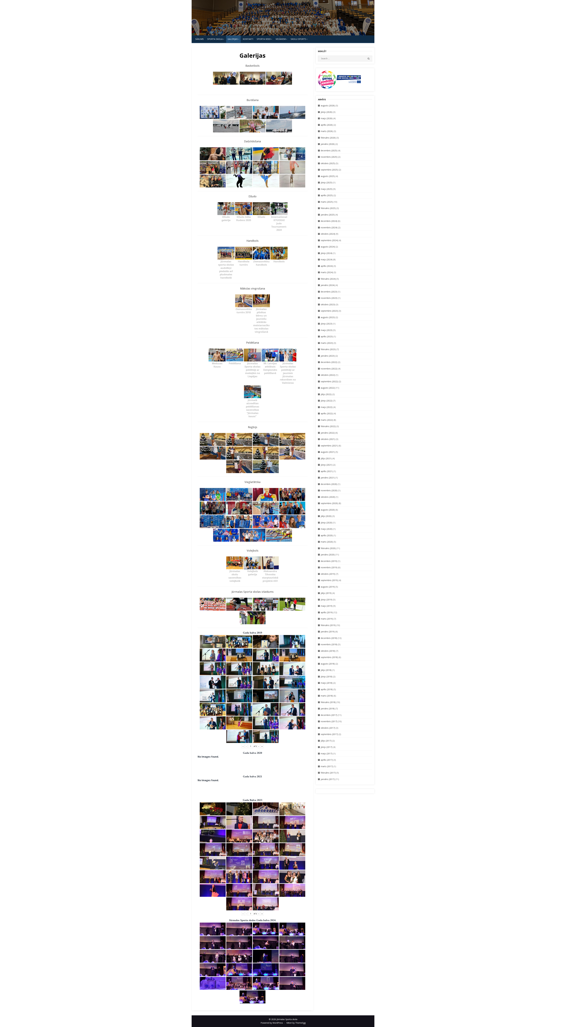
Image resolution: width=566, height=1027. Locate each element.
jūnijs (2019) (326, 599)
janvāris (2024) (328, 285)
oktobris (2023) (328, 304)
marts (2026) (327, 131)
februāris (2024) (328, 278)
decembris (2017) (329, 715)
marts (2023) (327, 343)
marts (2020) (327, 541)
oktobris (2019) (328, 573)
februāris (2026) (328, 137)
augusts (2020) (328, 509)
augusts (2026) (328, 105)
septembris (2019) (329, 580)
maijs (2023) (327, 330)
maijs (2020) (327, 529)
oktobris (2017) (328, 727)
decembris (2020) (329, 484)
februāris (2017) (328, 772)
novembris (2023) (329, 298)
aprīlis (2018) (327, 689)
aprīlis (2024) (327, 266)
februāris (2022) (328, 426)
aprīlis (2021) (327, 471)
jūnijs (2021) (326, 464)
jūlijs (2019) (326, 593)
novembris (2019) (329, 567)
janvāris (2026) (328, 144)
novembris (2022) (329, 368)
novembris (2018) (329, 644)
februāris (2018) (328, 702)
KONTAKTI (248, 39)
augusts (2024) (328, 246)
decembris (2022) (329, 362)
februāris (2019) (328, 625)
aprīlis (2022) (327, 413)
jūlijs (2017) (326, 740)
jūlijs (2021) (326, 458)
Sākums (199, 39)
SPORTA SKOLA (215, 39)
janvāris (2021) (328, 477)
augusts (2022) (328, 387)
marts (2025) (327, 201)
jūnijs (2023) (326, 323)
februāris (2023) (328, 349)
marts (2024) (327, 272)
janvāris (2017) (328, 779)
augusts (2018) (328, 663)
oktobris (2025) (328, 163)
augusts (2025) (328, 176)
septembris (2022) (329, 381)
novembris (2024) (329, 227)
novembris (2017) (329, 721)
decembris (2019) (329, 561)
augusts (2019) (328, 586)
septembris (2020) (329, 503)
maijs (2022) (327, 407)
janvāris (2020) (328, 554)
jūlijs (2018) (326, 670)
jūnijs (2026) (326, 112)
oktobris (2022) (328, 375)
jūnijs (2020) (326, 522)
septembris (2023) (329, 310)
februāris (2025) (328, 208)
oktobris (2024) (328, 233)
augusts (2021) (328, 452)
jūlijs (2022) (326, 394)
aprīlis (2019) (327, 612)
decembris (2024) (329, 221)
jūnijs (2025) (326, 182)
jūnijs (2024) (326, 253)
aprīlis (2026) (327, 124)
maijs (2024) (327, 259)
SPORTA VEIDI (264, 39)
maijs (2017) (327, 753)
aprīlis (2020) (327, 535)
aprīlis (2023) (327, 336)
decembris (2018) (329, 638)
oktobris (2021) (328, 439)
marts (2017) (327, 766)
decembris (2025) (329, 150)
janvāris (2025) (328, 214)
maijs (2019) (327, 605)
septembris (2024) (329, 240)
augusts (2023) (328, 317)
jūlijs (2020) (326, 516)
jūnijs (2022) (326, 400)
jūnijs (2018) (326, 676)
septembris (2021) (329, 445)
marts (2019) (327, 618)
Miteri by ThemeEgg (296, 1022)
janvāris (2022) (328, 432)
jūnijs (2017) (326, 747)
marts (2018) (327, 695)
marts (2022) (327, 420)
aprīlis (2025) (327, 195)
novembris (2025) (329, 156)
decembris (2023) (329, 291)
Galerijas (233, 39)
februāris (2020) (328, 548)
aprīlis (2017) (327, 759)
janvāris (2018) (328, 708)
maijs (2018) (327, 682)
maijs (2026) (327, 118)
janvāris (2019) (328, 631)
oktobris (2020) (328, 497)
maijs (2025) (327, 189)
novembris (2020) (329, 490)
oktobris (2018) (328, 650)
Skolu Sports (298, 39)
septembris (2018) (329, 657)
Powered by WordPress (272, 1022)
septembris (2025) (329, 169)
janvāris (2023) (328, 355)
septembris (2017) (329, 734)
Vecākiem (281, 39)
